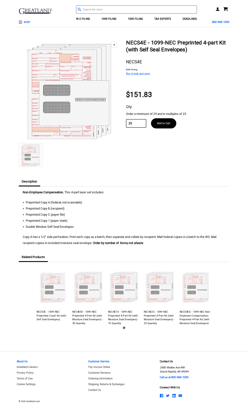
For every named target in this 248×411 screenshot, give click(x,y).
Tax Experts (162, 18)
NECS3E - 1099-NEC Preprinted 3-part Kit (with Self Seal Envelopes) (51, 315)
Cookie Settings (26, 384)
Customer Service (98, 361)
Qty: (129, 107)
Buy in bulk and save (138, 73)
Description (29, 181)
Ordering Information (100, 378)
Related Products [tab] (33, 257)
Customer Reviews (99, 372)
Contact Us (94, 390)
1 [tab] (124, 328)
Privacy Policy (25, 372)
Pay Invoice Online (99, 367)
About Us (22, 361)
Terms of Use (25, 378)
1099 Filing (108, 18)
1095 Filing (135, 18)
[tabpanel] (52, 294)
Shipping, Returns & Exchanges (106, 384)
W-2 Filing (83, 18)
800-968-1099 (220, 22)
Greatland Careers (27, 367)
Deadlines (190, 18)
